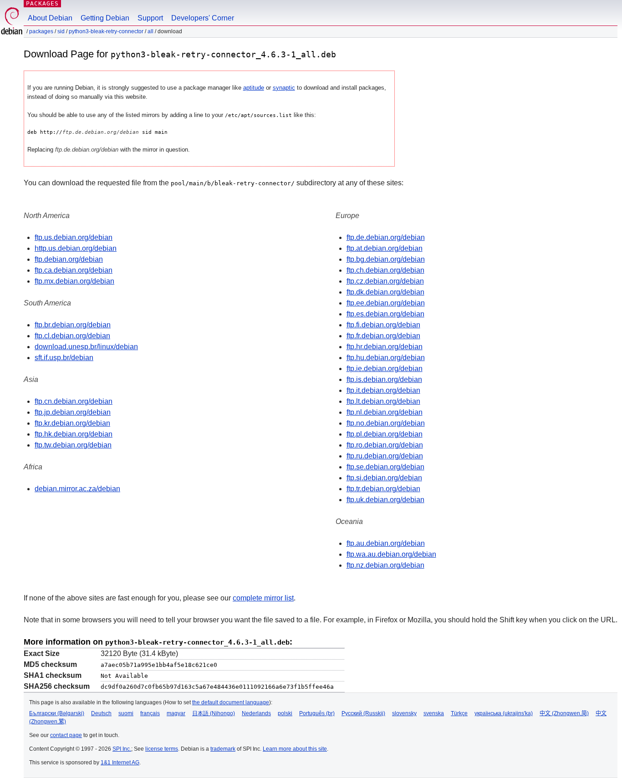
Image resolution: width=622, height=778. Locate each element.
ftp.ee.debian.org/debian (386, 303)
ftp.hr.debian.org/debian (385, 347)
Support (150, 18)
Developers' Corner (202, 18)
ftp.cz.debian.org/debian (385, 281)
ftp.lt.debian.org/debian (383, 401)
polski (285, 713)
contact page (66, 735)
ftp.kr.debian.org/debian (72, 423)
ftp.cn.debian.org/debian (73, 401)
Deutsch (101, 713)
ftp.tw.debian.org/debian (73, 445)
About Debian (50, 18)
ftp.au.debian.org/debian (386, 543)
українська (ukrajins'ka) (503, 713)
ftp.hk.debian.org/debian (73, 434)
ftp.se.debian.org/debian (385, 467)
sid (61, 31)
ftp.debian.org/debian (69, 259)
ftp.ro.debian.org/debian (385, 445)
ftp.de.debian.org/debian (386, 237)
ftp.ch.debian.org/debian (385, 270)
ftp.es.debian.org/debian (385, 314)
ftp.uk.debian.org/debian (385, 499)
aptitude (253, 87)
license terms (161, 749)
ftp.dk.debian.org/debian (385, 292)
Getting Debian (105, 18)
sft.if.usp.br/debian (64, 357)
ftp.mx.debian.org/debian (74, 281)
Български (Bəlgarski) (56, 713)
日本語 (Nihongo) (213, 713)
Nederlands (256, 713)
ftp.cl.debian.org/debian (72, 336)
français (150, 713)
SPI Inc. (121, 749)
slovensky (404, 713)
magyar (176, 713)
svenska (433, 713)
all (150, 31)
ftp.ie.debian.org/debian (385, 368)
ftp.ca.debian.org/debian (73, 270)
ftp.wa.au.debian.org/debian (391, 554)
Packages (42, 3)
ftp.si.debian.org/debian (384, 478)
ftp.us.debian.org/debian (73, 237)
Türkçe (459, 713)
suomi (125, 713)
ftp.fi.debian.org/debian (383, 325)
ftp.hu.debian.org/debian (386, 357)
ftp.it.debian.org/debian (383, 390)
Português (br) (317, 713)
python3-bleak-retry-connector (106, 31)
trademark (222, 749)
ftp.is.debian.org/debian (384, 379)
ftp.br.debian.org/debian (73, 325)
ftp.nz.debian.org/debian (385, 565)
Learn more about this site (295, 749)
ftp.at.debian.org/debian (385, 248)
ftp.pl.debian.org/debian (385, 434)
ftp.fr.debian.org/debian (383, 336)
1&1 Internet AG (120, 762)
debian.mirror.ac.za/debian (77, 489)
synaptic (284, 87)
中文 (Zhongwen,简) (564, 713)
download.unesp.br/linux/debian (86, 347)
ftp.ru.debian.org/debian (385, 456)
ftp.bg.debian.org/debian (386, 259)
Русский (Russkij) (363, 713)
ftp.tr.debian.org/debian (383, 489)
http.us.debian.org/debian (76, 248)
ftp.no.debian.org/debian (386, 423)
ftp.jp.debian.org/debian (73, 412)
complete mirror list (263, 598)
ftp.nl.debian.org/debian (385, 412)
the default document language (230, 702)
